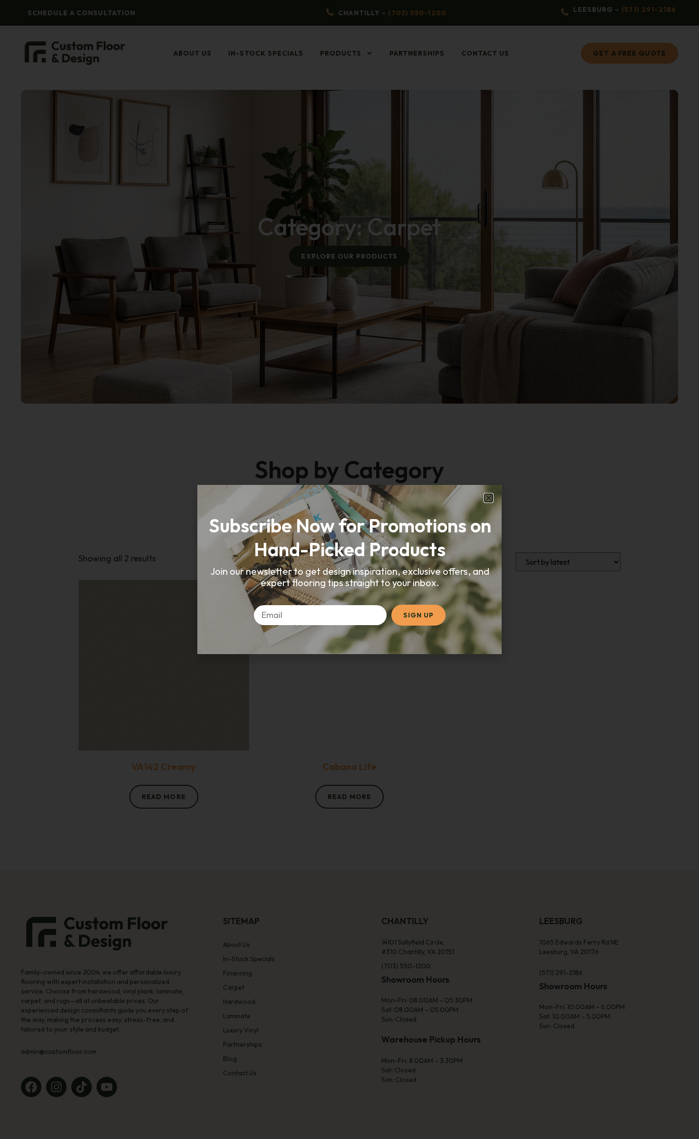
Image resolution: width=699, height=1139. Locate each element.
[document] (349, 569)
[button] (488, 498)
